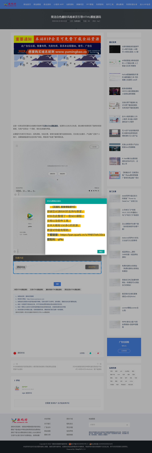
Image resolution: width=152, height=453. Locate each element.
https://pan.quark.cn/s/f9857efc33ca (82, 235)
